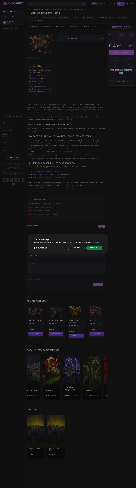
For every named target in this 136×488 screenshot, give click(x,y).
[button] (40, 248)
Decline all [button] (76, 248)
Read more (95, 242)
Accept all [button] (94, 248)
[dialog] (68, 244)
